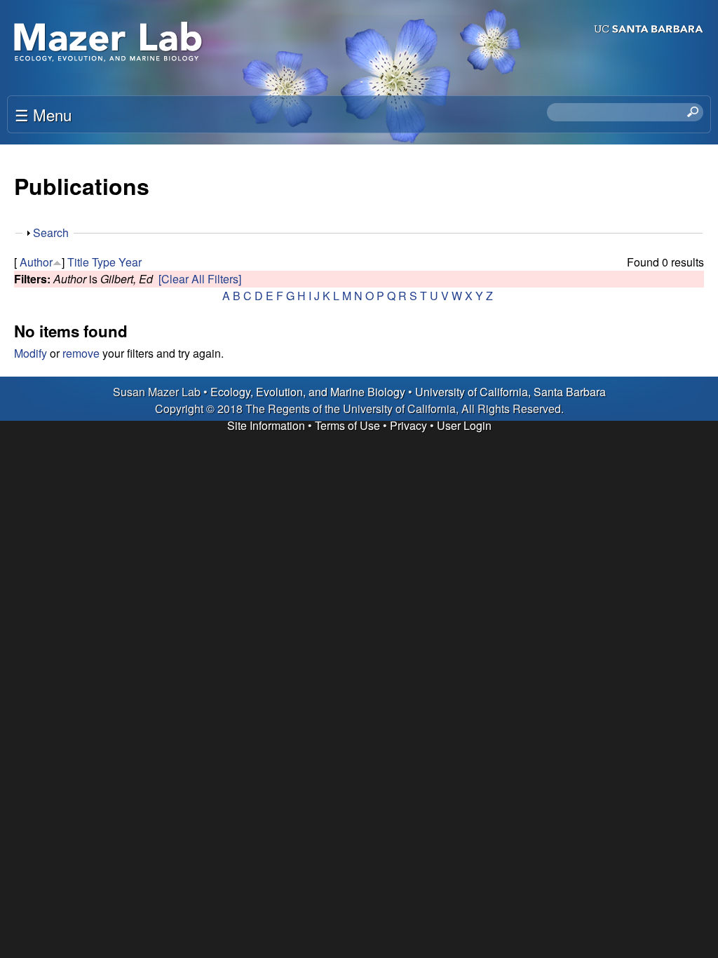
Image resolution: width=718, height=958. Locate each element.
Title (78, 262)
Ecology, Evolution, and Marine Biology (307, 392)
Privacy (408, 425)
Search (51, 232)
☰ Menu (43, 114)
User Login (464, 425)
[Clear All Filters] (199, 279)
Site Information (266, 425)
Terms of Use (347, 425)
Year (130, 262)
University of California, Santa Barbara (510, 392)
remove (81, 353)
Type (104, 262)
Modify (30, 353)
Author (36, 262)
